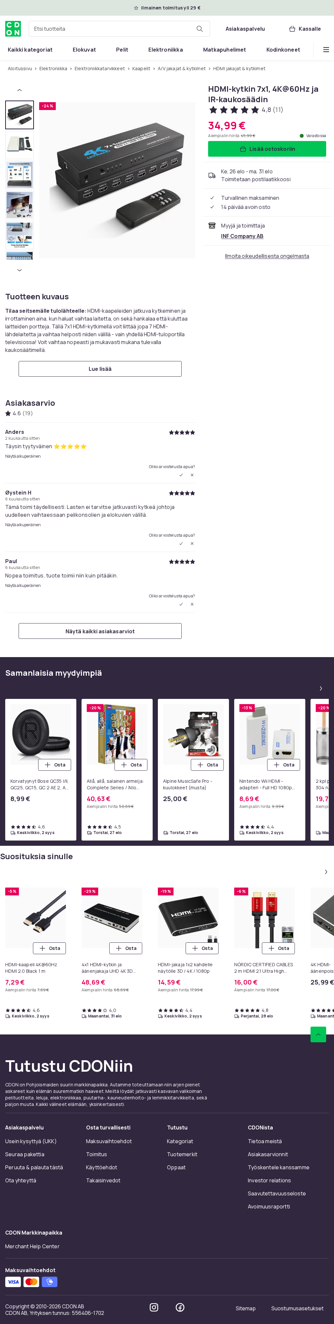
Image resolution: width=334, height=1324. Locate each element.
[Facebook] (180, 1307)
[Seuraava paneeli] (321, 688)
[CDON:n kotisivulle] (13, 29)
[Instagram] (154, 1307)
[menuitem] (30, 49)
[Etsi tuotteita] (199, 29)
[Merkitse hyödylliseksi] (181, 475)
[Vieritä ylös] (318, 1034)
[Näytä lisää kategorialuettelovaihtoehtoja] (326, 49)
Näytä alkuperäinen (23, 456)
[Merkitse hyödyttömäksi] (192, 475)
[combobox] (119, 29)
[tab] (19, 115)
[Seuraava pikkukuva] (19, 270)
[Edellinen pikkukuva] (19, 90)
